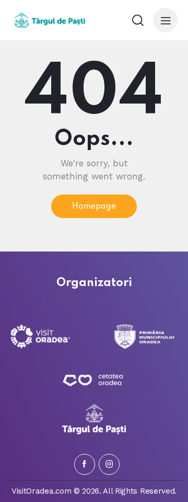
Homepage (94, 206)
